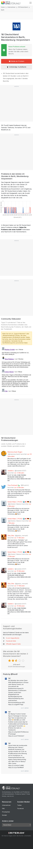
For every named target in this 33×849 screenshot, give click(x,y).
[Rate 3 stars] (16, 660)
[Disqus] (16, 369)
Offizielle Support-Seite (13, 644)
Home (3, 7)
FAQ (3, 808)
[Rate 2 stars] (13, 660)
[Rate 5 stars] (23, 660)
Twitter (19, 805)
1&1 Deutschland (23, 7)
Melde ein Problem (17, 61)
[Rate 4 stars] (20, 660)
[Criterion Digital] (16, 833)
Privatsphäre (6, 812)
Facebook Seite (11, 641)
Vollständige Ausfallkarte (17, 67)
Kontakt (4, 815)
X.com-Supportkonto (12, 638)
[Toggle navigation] (30, 2)
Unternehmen (11, 7)
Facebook (20, 808)
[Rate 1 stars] (9, 660)
